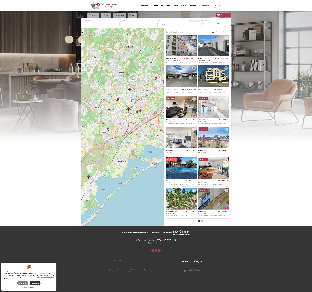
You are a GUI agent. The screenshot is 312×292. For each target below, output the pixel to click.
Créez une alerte (225, 15)
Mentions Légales (113, 261)
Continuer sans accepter (29, 287)
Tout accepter (35, 283)
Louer (161, 5)
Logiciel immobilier (195, 269)
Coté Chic (121, 15)
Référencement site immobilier (198, 271)
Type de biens (88, 20)
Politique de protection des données (128, 261)
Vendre (168, 5)
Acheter (155, 5)
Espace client (205, 5)
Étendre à (204, 20)
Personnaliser (22, 283)
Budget (123, 20)
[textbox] (178, 24)
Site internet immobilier (196, 270)
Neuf (134, 15)
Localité (160, 20)
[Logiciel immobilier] (187, 270)
